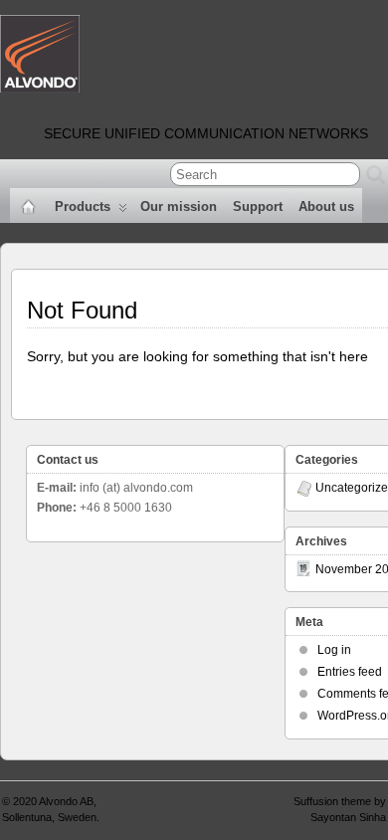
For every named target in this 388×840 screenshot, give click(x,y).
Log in (334, 650)
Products (82, 206)
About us (326, 206)
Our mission (178, 206)
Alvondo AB (66, 801)
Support (258, 206)
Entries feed (349, 672)
